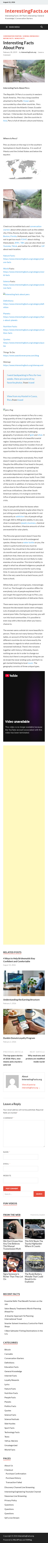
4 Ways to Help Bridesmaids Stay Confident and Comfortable (19, 960)
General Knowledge (31, 36)
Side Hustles (9, 1423)
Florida (13, 236)
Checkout (8, 1470)
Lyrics (6, 1384)
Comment (8, 1118)
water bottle (28, 542)
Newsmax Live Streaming (15, 1496)
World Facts (19, 38)
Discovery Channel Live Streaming (19, 1487)
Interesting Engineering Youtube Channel (22, 1491)
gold (32, 435)
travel (31, 382)
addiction (20, 516)
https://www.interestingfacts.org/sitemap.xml (23, 365)
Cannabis (8, 1354)
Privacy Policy (10, 1500)
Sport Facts (9, 1428)
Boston (6, 236)
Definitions (8, 300)
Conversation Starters (12, 36)
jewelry (24, 523)
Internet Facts (10, 1375)
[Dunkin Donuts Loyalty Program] (24, 1022)
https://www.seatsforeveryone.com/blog (21, 355)
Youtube (7, 246)
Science (6, 281)
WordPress (17, 1540)
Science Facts (10, 1415)
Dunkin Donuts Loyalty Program (19, 1038)
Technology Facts (12, 1432)
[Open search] (42, 27)
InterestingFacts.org (28, 52)
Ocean (26, 101)
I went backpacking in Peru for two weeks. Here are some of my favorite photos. (24, 379)
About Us (8, 1465)
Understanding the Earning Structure (21, 999)
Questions (9, 1504)
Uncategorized (10, 1445)
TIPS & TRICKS (11, 1441)
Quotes (6, 339)
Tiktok (14, 246)
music (30, 663)
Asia (5, 120)
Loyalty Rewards (11, 1380)
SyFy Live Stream (11, 1518)
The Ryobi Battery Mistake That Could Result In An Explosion (34, 1278)
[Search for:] (24, 1194)
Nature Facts (8, 38)
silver (40, 435)
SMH (17, 242)
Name (6, 1152)
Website (7, 1176)
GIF (43, 246)
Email (6, 1164)
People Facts (10, 1397)
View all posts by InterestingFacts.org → (31, 1086)
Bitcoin (7, 1349)
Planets (6, 313)
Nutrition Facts (10, 326)
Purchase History (13, 1478)
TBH (22, 242)
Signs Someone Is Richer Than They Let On (13, 1276)
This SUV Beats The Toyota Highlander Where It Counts (34, 1244)
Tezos (6, 1436)
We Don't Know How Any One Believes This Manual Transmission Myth (13, 1245)
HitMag (29, 1540)
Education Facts (11, 1367)
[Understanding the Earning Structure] (24, 984)
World (6, 268)
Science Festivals (11, 1419)
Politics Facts (10, 1406)
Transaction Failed (14, 1482)
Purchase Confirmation (16, 1473)
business (32, 523)
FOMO (24, 239)
